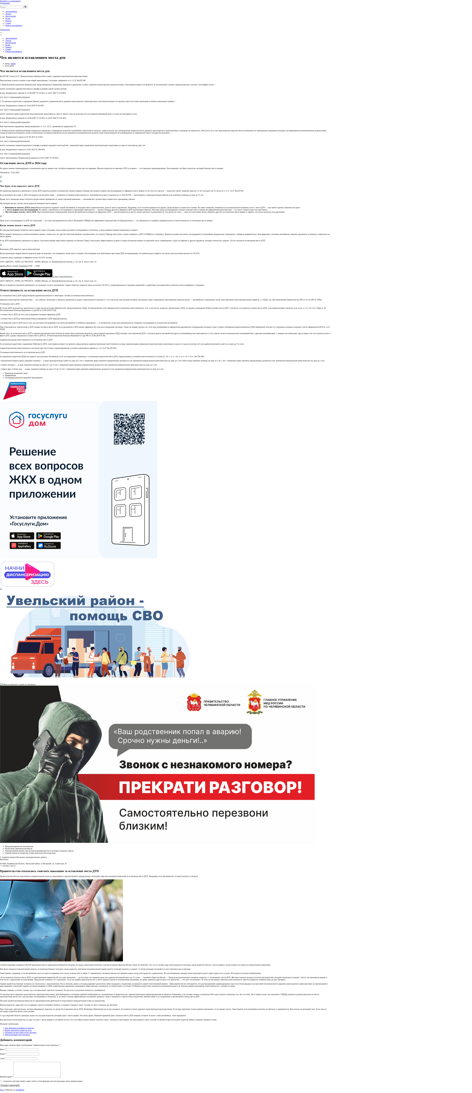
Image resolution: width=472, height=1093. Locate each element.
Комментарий (6, 1077)
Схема (8, 23)
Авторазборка (11, 11)
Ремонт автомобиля (13, 25)
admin (13, 64)
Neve (2, 1090)
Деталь (8, 14)
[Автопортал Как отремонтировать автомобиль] (5, 3)
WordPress (20, 1090)
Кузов (7, 18)
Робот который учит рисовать (17, 1035)
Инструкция (10, 16)
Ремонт (8, 21)
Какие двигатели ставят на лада (18, 1030)
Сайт (2, 1058)
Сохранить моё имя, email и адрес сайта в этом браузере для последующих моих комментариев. (43, 1081)
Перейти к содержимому (10, 1)
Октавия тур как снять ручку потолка (20, 1032)
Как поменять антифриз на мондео (19, 1028)
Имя (2, 1049)
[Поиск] (25, 6)
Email (3, 1054)
